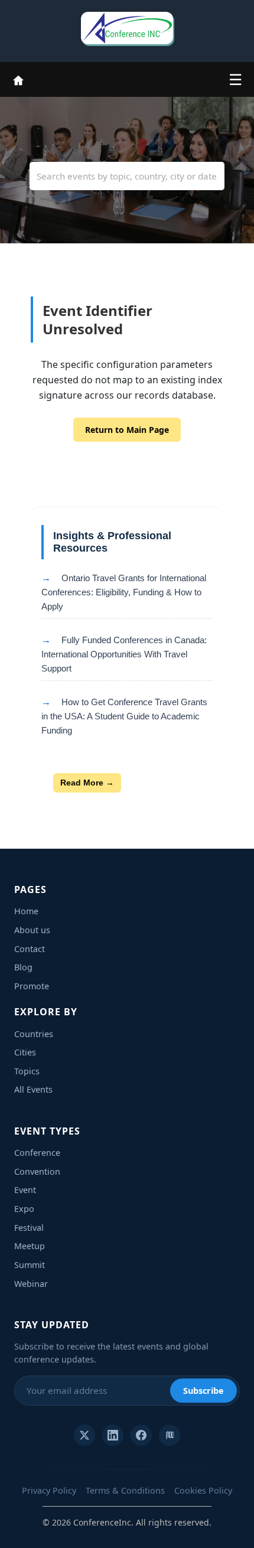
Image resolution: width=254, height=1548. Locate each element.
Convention (37, 1171)
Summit (29, 1264)
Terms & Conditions (125, 1490)
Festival (29, 1227)
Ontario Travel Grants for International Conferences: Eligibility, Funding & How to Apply (123, 592)
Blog (23, 967)
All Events (33, 1089)
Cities (25, 1052)
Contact (29, 948)
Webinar (31, 1283)
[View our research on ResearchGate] (169, 1435)
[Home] (18, 79)
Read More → (87, 782)
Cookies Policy (203, 1490)
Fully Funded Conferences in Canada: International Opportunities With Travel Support (124, 654)
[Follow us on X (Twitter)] (84, 1435)
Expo (24, 1208)
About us (32, 930)
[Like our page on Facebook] (141, 1435)
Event (25, 1189)
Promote (31, 986)
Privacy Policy (49, 1490)
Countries (33, 1033)
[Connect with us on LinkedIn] (112, 1435)
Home (26, 911)
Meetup (29, 1246)
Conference (37, 1152)
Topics (27, 1071)
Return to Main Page (127, 429)
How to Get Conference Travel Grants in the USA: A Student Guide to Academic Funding (124, 716)
